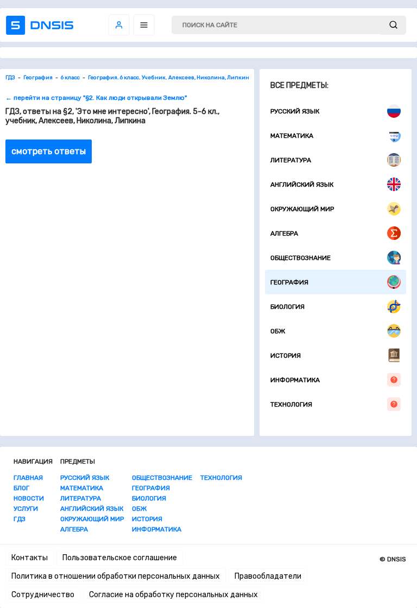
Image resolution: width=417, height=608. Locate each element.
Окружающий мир (302, 209)
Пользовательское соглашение (119, 557)
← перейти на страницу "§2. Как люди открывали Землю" (96, 98)
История (285, 355)
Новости (29, 498)
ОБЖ (277, 331)
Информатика (295, 380)
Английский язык (301, 184)
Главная (28, 478)
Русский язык (294, 111)
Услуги (26, 508)
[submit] (393, 25)
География (289, 282)
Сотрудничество (42, 594)
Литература (290, 160)
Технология (291, 404)
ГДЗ (20, 519)
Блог (21, 488)
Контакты (29, 557)
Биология (287, 307)
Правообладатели (268, 576)
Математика (291, 136)
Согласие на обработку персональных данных (173, 594)
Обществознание (300, 258)
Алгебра (284, 233)
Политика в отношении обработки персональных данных (115, 576)
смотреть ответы (48, 151)
